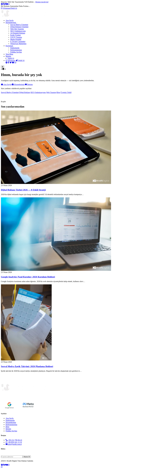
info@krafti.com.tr (14, 444)
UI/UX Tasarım (16, 37)
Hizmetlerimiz (11, 23)
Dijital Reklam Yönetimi (19, 27)
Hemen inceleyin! (41, 2)
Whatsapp (6, 8)
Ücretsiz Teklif (66, 92)
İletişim (8, 56)
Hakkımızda (14, 48)
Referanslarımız (16, 50)
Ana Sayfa (9, 20)
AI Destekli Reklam (17, 33)
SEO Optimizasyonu (18, 31)
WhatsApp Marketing (18, 44)
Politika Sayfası (16, 52)
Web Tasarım (51, 92)
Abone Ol (27, 457)
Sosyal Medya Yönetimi (19, 25)
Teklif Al (13, 8)
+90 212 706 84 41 (14, 440)
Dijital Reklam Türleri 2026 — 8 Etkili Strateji (23, 190)
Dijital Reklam (24, 92)
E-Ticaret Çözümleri (17, 41)
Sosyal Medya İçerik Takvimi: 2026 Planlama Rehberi (27, 366)
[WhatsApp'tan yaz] (2, 467)
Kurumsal (9, 46)
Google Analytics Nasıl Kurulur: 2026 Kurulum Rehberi (28, 277)
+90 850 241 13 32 (14, 442)
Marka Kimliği (15, 39)
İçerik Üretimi (15, 35)
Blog (9, 54)
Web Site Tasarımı (17, 29)
